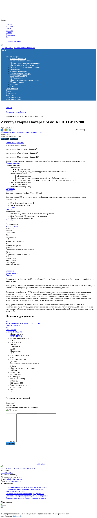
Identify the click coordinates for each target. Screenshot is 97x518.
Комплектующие (17, 82)
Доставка (9, 26)
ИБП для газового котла (15, 492)
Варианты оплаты (13, 163)
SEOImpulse (17, 516)
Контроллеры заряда (18, 76)
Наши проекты (12, 89)
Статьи (8, 28)
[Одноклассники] (5, 130)
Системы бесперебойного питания (24, 65)
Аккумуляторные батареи (20, 74)
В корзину (5, 139)
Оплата (9, 24)
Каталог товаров (12, 57)
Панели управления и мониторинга (24, 80)
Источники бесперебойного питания (25, 67)
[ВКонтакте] (2, 130)
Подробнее (10, 189)
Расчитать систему (13, 97)
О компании (11, 93)
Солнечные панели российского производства (24, 489)
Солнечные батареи (18, 59)
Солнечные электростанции (21, 61)
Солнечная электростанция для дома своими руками (27, 496)
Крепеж (13, 86)
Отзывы (9, 275)
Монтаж (9, 33)
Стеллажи (14, 84)
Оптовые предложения (15, 143)
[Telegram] (10, 130)
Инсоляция (10, 35)
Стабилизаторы (16, 78)
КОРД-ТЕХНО (12, 226)
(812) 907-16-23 (7, 48)
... (6, 54)
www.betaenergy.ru (13, 481)
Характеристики (12, 273)
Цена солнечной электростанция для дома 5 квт (25, 494)
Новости (9, 31)
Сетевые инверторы (18, 71)
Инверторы (15, 69)
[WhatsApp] (7, 130)
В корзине (14, 139)
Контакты (10, 95)
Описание (10, 271)
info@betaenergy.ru (14, 479)
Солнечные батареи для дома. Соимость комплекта (26, 487)
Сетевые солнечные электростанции (25, 63)
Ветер (8, 37)
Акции (8, 91)
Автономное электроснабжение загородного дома (26, 498)
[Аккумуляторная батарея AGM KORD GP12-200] (21, 132)
